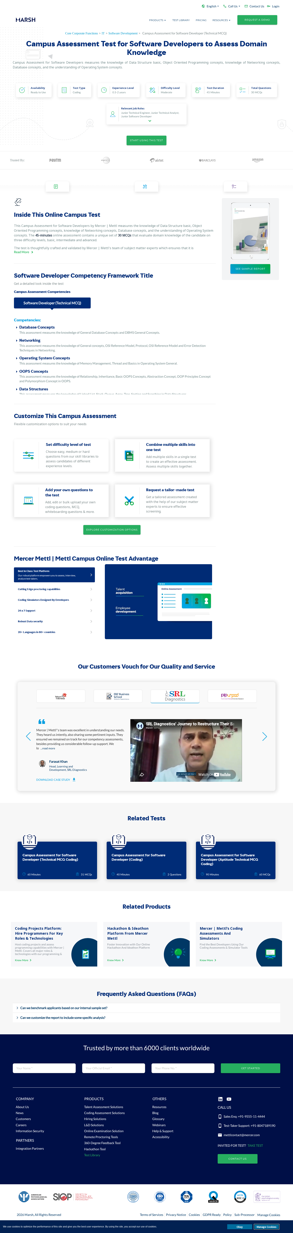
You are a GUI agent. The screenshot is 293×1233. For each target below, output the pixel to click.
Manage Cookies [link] (268, 1215)
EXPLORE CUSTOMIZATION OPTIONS (112, 529)
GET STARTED (250, 1068)
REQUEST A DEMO (257, 19)
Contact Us (237, 1158)
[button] (44, 1100)
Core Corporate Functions (81, 33)
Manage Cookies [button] (266, 1227)
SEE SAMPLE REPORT (250, 268)
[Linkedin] (220, 1099)
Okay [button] (240, 1227)
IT (103, 33)
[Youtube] (229, 1099)
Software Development (123, 33)
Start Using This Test (146, 140)
